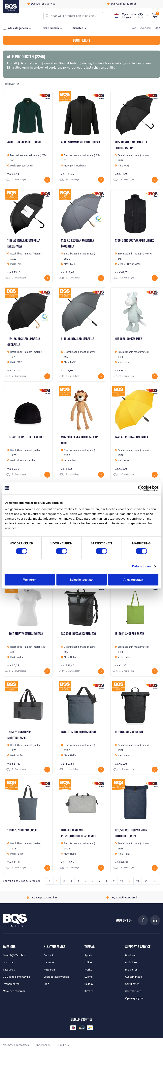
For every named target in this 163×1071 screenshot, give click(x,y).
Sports (88, 955)
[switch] (61, 551)
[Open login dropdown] (147, 15)
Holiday (88, 984)
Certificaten (132, 984)
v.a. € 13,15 (24, 256)
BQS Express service (43, 4)
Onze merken (51, 28)
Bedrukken (131, 963)
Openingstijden (134, 998)
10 (121, 880)
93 (137, 880)
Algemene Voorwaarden (16, 1045)
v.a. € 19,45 (132, 748)
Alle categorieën (18, 28)
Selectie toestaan (81, 579)
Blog (157, 28)
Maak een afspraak (14, 991)
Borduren (130, 955)
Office (88, 963)
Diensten (78, 28)
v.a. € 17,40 (24, 748)
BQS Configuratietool (123, 4)
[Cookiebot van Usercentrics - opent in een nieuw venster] (141, 488)
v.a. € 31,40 (78, 649)
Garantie (49, 963)
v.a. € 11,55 (78, 846)
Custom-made (133, 977)
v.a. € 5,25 (26, 649)
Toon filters (81, 40)
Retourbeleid (63, 1045)
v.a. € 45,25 (80, 158)
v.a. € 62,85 (26, 158)
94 (146, 880)
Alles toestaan (133, 579)
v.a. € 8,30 (78, 354)
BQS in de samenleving (16, 977)
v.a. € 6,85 (79, 453)
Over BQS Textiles (14, 955)
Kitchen (88, 991)
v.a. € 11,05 (24, 354)
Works (88, 970)
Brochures (131, 970)
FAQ (133, 28)
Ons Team (9, 963)
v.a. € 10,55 (78, 748)
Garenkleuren (133, 991)
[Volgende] (155, 881)
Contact (48, 955)
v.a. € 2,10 (25, 453)
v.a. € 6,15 (132, 354)
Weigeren (29, 579)
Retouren (49, 970)
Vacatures (9, 970)
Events (88, 977)
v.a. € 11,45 (132, 158)
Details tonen (141, 566)
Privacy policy (42, 1045)
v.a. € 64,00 (132, 846)
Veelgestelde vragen (56, 977)
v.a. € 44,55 (134, 256)
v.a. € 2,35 (132, 649)
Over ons (145, 28)
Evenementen (11, 984)
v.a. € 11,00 (24, 846)
